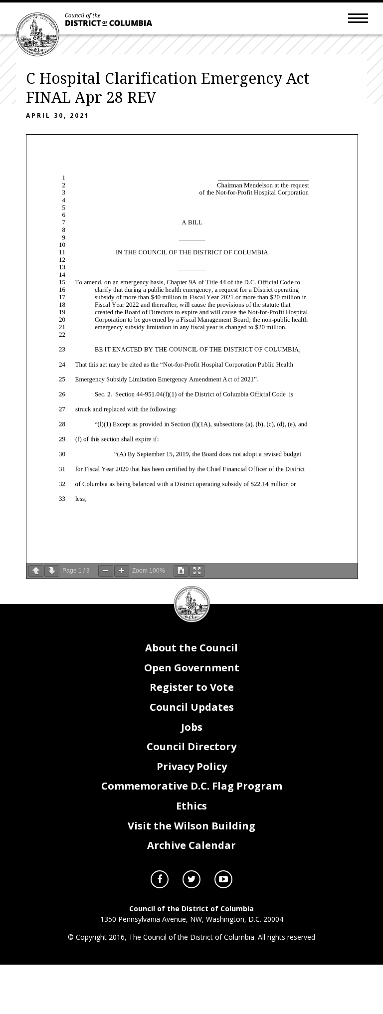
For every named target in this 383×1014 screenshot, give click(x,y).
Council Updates (192, 707)
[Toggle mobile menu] (358, 17)
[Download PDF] (181, 571)
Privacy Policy (192, 766)
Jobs (191, 727)
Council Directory (191, 746)
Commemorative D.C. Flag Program (191, 786)
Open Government (191, 667)
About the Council (191, 647)
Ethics (191, 805)
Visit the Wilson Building (191, 825)
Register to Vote (192, 687)
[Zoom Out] (105, 571)
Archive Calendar (191, 845)
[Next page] (51, 571)
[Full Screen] (197, 571)
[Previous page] (35, 571)
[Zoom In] (121, 571)
